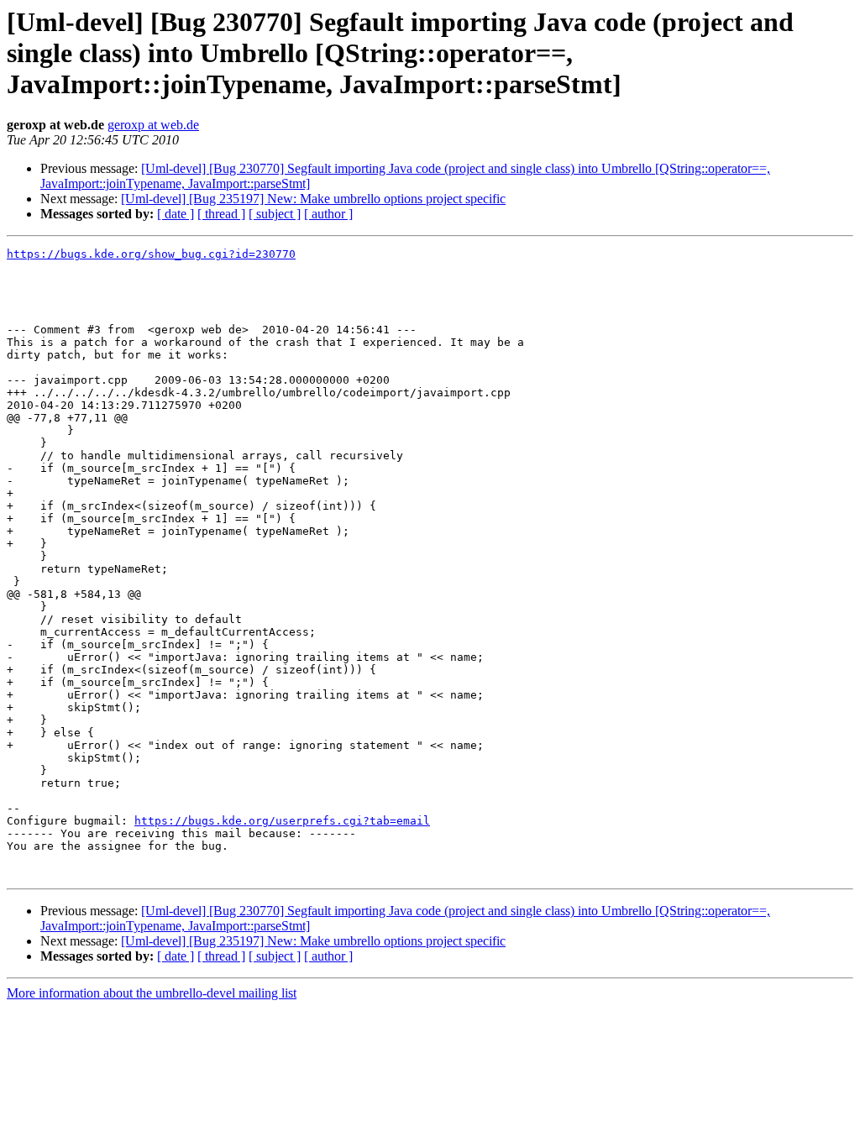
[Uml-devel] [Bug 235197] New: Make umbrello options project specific (313, 198)
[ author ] (328, 214)
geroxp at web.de (153, 125)
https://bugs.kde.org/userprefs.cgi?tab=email (282, 820)
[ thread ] (221, 214)
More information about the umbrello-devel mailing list (151, 993)
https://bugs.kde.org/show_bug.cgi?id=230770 (151, 254)
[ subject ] (275, 214)
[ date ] (175, 214)
